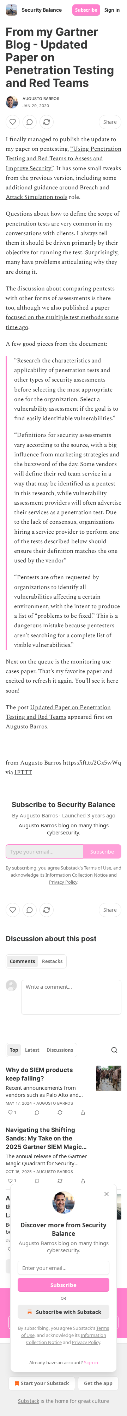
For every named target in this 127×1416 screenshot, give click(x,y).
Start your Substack (45, 1383)
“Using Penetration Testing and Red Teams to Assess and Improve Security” (63, 158)
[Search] (114, 1050)
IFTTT (23, 772)
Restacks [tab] (52, 961)
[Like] (13, 122)
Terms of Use (97, 868)
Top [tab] (14, 1050)
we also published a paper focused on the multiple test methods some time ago (62, 317)
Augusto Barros (41, 98)
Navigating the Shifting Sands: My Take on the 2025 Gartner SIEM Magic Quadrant (44, 1138)
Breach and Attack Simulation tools (57, 192)
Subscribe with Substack (68, 1311)
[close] (106, 1194)
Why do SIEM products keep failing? (39, 1074)
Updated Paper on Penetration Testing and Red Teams (58, 712)
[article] (63, 1091)
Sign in (112, 10)
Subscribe (86, 10)
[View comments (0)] (30, 122)
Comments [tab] (22, 961)
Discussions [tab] (60, 1050)
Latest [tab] (32, 1050)
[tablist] (36, 961)
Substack (28, 1401)
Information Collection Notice (77, 875)
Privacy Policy (86, 1342)
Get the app (98, 1383)
